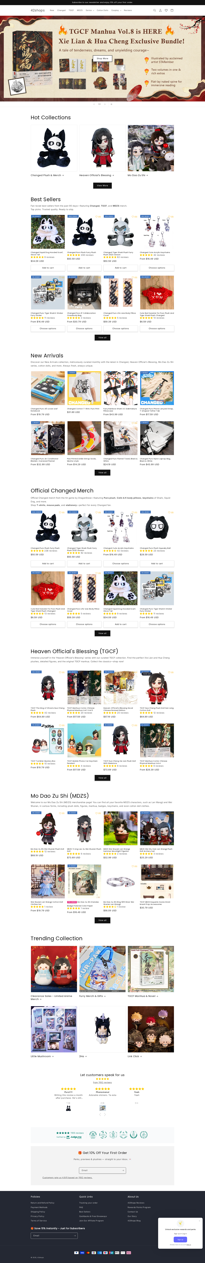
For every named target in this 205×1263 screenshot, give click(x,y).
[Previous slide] (94, 104)
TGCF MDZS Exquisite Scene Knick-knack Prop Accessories (155, 903)
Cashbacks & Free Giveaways (93, 1216)
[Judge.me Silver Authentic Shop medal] (123, 1135)
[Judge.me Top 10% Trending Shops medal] (144, 1135)
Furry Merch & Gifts (91, 996)
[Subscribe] (123, 1170)
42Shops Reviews (136, 1203)
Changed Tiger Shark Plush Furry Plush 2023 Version (118, 253)
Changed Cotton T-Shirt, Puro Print (83, 409)
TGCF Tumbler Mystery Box (43, 761)
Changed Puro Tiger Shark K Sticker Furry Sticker (47, 314)
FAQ (81, 1207)
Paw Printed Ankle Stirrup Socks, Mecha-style (81, 460)
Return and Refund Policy (42, 1203)
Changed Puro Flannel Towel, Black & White (120, 460)
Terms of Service (39, 1221)
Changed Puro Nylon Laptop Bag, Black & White (155, 460)
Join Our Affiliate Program (91, 1221)
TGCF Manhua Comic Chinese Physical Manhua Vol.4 (153, 762)
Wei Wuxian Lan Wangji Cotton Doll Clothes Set (47, 903)
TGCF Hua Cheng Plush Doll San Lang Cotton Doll (157, 709)
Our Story (132, 1216)
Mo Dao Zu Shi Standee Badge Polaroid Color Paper (83, 904)
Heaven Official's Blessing (95, 175)
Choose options (157, 268)
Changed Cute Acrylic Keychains (155, 252)
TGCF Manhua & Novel (141, 996)
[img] (102, 1079)
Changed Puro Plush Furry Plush (81, 252)
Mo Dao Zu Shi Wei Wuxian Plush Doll (47, 849)
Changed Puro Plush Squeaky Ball (155, 548)
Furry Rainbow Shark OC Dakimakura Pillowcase (120, 410)
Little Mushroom (41, 1056)
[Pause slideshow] (111, 104)
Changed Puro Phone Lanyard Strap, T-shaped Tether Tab (156, 410)
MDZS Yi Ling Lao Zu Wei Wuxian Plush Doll (84, 850)
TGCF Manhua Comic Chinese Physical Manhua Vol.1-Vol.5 (81, 709)
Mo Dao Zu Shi (136, 175)
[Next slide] (105, 104)
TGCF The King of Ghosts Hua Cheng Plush (48, 709)
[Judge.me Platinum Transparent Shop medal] (103, 1135)
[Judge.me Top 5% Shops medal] (133, 1135)
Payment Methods (39, 1207)
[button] (89, 10)
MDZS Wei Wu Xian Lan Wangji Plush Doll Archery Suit (156, 850)
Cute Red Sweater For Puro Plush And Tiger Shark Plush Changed (157, 314)
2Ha (81, 1056)
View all (102, 337)
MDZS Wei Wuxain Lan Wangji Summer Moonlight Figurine (116, 850)
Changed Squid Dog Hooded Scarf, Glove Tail (47, 253)
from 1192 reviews (102, 1082)
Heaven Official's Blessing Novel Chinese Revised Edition (118, 709)
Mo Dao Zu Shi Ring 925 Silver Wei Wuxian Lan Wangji (118, 903)
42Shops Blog (134, 1221)
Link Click (133, 1056)
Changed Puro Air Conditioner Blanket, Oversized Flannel (44, 460)
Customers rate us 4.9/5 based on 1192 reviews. (67, 1177)
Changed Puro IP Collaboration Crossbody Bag (81, 314)
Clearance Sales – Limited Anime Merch (51, 998)
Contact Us (133, 1212)
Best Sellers (84, 1212)
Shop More (102, 58)
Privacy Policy (37, 1216)
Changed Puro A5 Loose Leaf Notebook (44, 410)
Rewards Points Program (139, 1207)
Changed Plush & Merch (46, 175)
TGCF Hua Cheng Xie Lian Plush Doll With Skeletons (119, 762)
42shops (40, 1257)
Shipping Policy (38, 1212)
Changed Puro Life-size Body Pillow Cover (119, 314)
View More (102, 185)
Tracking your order (88, 1203)
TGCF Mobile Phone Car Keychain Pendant (82, 762)
